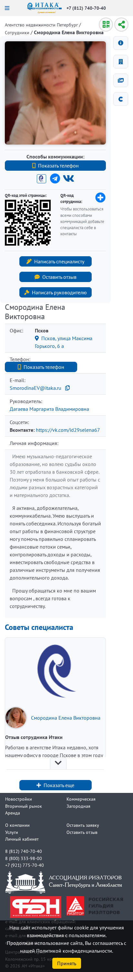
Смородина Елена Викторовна (65, 717)
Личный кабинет (22, 839)
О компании (17, 825)
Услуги (11, 832)
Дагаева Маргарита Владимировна (49, 409)
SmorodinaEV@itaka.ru (35, 388)
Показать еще (59, 785)
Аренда (12, 813)
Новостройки (18, 799)
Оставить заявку (82, 825)
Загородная (78, 806)
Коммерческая (81, 799)
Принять (66, 963)
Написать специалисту (59, 261)
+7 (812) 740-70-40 (86, 8)
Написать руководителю (59, 292)
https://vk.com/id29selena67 (68, 430)
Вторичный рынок (23, 806)
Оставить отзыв (59, 277)
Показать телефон (58, 165)
